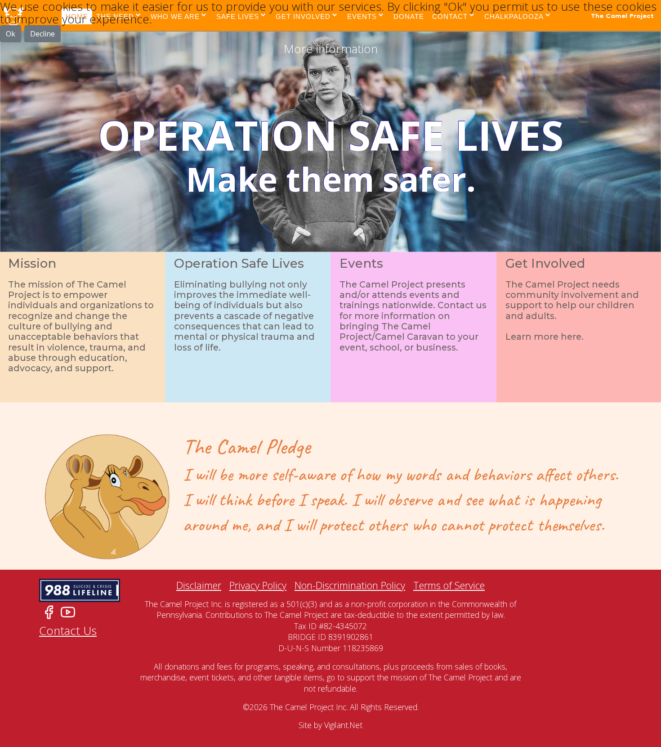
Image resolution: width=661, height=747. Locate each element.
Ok (10, 34)
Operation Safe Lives (244, 263)
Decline (42, 34)
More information (331, 48)
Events (413, 263)
